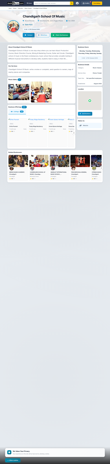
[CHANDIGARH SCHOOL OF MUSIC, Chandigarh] (39, 161)
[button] (90, 100)
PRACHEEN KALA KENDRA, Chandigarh (79, 173)
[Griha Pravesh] (18, 119)
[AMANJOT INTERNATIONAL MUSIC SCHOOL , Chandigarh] (59, 161)
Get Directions (86, 113)
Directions (44, 35)
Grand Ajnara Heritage (55, 126)
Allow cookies (13, 460)
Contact (29, 35)
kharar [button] (30, 3)
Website (85, 125)
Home (10, 8)
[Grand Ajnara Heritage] (57, 119)
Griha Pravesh (13, 126)
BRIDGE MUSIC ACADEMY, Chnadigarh (17, 173)
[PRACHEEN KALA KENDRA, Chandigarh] (80, 161)
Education (20, 8)
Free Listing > (97, 3)
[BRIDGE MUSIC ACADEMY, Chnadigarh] (18, 161)
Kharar (14, 8)
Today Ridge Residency (36, 126)
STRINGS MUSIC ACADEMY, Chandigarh (100, 173)
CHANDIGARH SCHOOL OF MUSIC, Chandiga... (37, 173)
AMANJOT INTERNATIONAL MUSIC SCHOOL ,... (59, 173)
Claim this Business (62, 35)
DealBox (88, 3)
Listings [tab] (18, 111)
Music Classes (28, 8)
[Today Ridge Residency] (37, 119)
